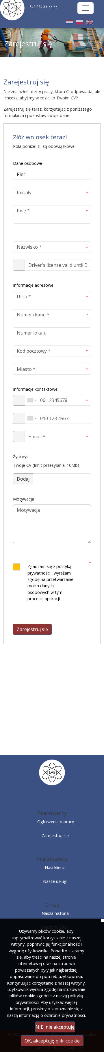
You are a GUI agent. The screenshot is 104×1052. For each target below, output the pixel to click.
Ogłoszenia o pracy (55, 821)
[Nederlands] (69, 22)
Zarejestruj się (32, 629)
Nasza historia (55, 913)
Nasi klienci (55, 867)
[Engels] (89, 22)
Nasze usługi (55, 881)
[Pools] (79, 22)
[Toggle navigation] (85, 8)
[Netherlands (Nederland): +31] (31, 400)
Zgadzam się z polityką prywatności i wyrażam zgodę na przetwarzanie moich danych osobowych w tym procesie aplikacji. (50, 582)
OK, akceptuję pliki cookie (52, 1041)
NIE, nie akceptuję (55, 1027)
